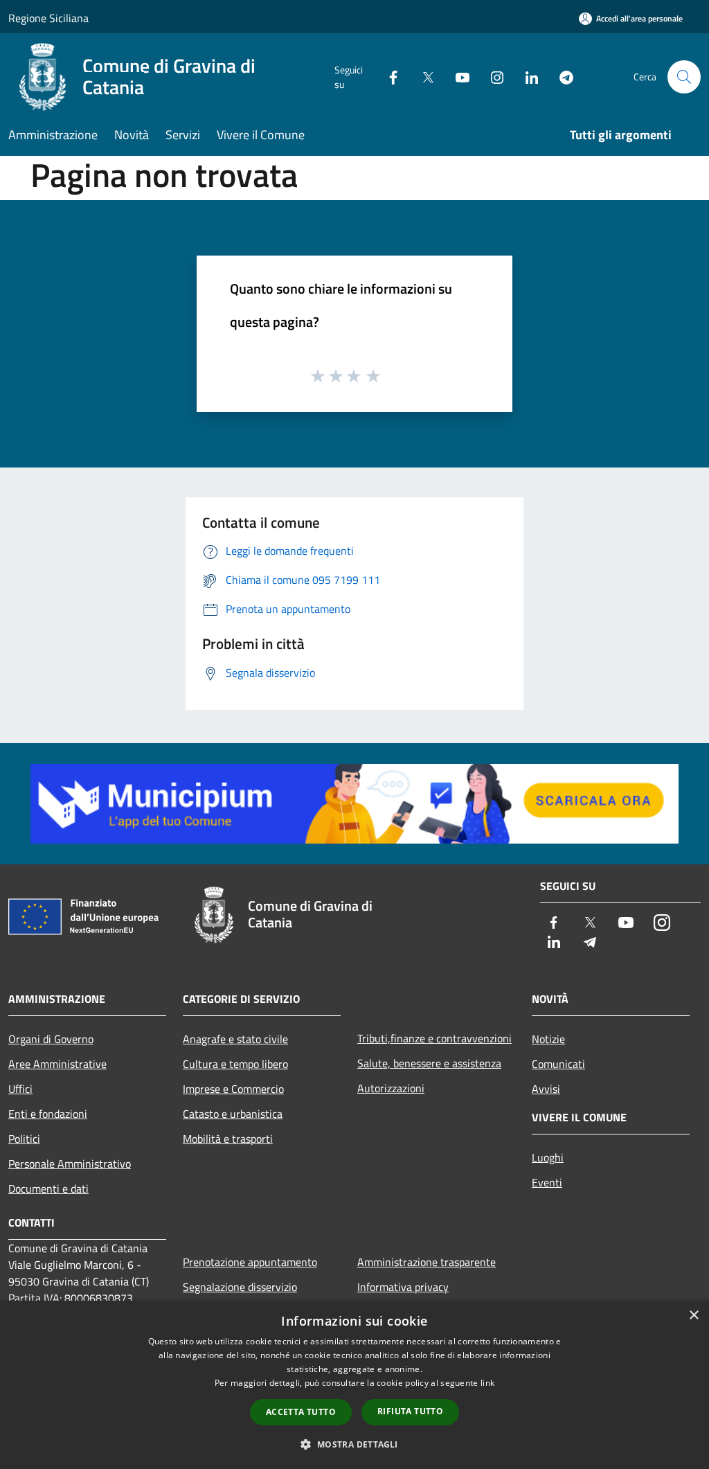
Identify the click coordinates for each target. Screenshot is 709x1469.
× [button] (693, 1315)
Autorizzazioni (390, 1088)
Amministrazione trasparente (426, 1262)
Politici (24, 1138)
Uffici (20, 1088)
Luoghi (548, 1157)
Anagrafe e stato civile (235, 1039)
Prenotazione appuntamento (250, 1262)
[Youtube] (457, 76)
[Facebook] (388, 76)
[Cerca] (684, 77)
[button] (354, 1444)
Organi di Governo (50, 1039)
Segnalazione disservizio (240, 1287)
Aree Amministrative (57, 1064)
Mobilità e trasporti (228, 1138)
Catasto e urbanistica (232, 1113)
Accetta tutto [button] (301, 1412)
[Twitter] (422, 76)
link (487, 1383)
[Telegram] (561, 76)
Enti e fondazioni (47, 1113)
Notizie (548, 1039)
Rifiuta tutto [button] (410, 1411)
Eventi (547, 1182)
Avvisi (546, 1088)
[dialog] (354, 1385)
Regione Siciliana (48, 18)
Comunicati (558, 1064)
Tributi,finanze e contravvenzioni (434, 1038)
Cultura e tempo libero (235, 1064)
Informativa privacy (403, 1287)
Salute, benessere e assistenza (429, 1063)
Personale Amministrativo (69, 1163)
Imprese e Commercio (233, 1088)
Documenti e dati (48, 1188)
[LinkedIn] (526, 76)
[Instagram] (491, 76)
